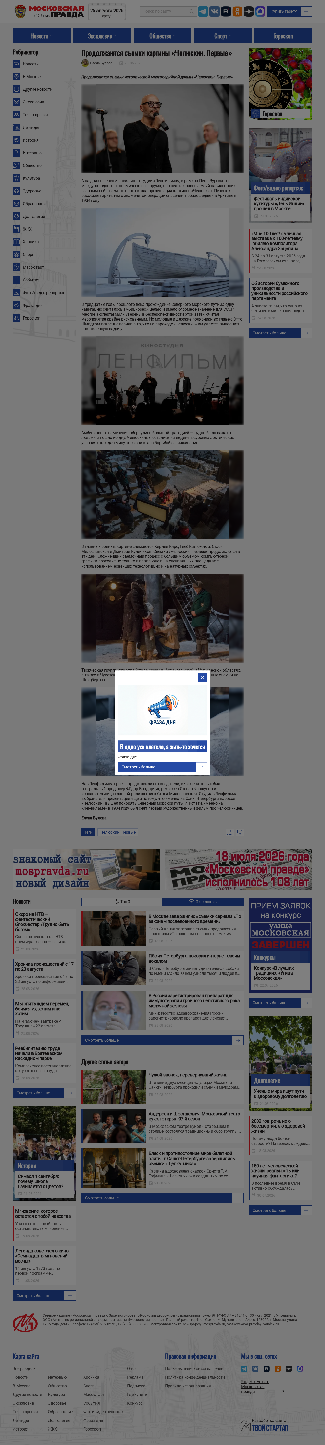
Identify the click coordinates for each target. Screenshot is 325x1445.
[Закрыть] (202, 677)
